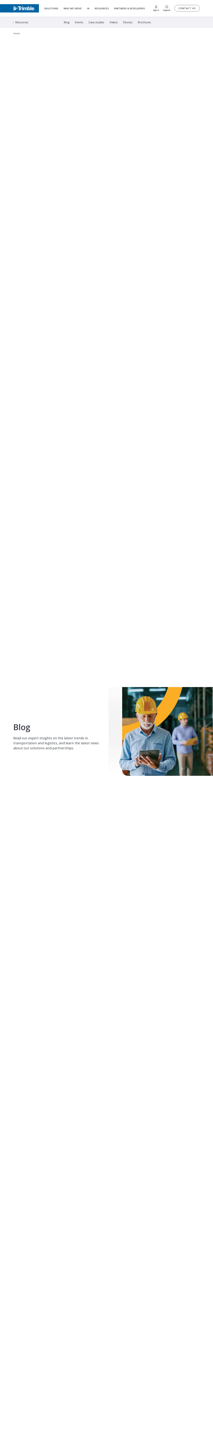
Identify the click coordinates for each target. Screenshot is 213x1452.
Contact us (187, 8)
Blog (67, 22)
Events (79, 22)
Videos (113, 22)
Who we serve (73, 8)
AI (88, 8)
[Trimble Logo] (19, 8)
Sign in (156, 10)
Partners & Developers (129, 8)
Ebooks (127, 22)
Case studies (96, 22)
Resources (102, 8)
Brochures (144, 22)
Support (166, 10)
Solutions (51, 8)
